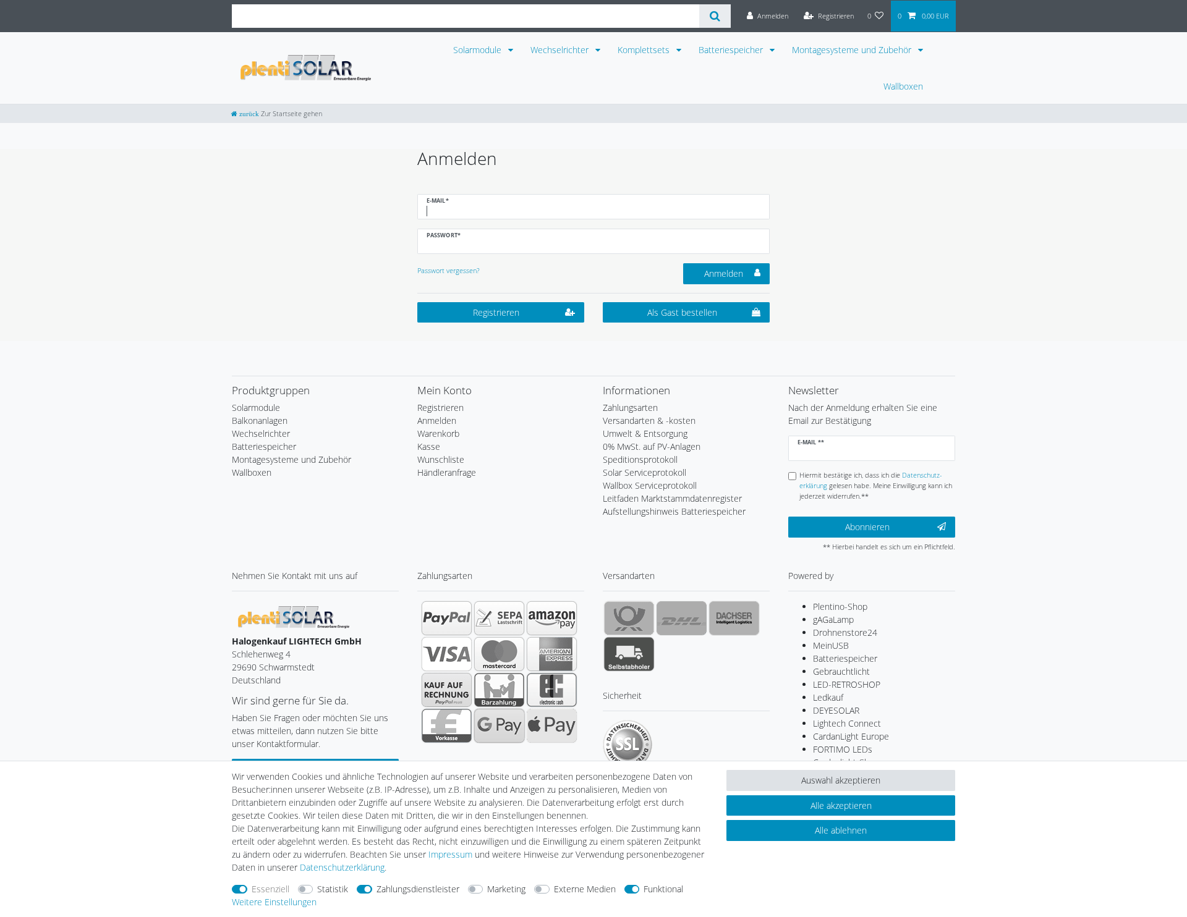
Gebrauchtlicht (841, 671)
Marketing (506, 889)
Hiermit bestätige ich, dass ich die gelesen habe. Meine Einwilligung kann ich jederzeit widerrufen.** (875, 485)
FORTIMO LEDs (842, 749)
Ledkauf (828, 697)
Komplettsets (645, 50)
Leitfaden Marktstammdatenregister (672, 498)
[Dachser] (734, 618)
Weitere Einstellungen (274, 902)
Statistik (332, 889)
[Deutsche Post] (629, 618)
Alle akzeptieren (841, 805)
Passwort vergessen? (448, 270)
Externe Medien (585, 889)
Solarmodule (478, 50)
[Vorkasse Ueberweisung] (446, 725)
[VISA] (446, 654)
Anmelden (723, 273)
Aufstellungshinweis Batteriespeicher (674, 511)
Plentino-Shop (840, 606)
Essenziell (270, 889)
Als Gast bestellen (682, 312)
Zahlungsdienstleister (418, 889)
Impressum (450, 854)
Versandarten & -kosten (649, 420)
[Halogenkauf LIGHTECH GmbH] (293, 616)
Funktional (663, 889)
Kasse (428, 446)
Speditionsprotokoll (640, 459)
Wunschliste (440, 459)
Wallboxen (903, 86)
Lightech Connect (847, 723)
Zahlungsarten (630, 407)
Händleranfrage (446, 472)
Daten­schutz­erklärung (342, 867)
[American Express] (551, 654)
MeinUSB (831, 645)
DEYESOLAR (836, 710)
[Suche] (715, 16)
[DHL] (681, 618)
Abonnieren (867, 527)
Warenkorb (438, 433)
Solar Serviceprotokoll (644, 472)
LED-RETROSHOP (846, 684)
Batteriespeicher (732, 50)
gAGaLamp (833, 619)
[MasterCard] (499, 654)
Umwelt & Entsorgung (645, 433)
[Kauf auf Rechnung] (446, 690)
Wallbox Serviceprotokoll (650, 485)
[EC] (551, 690)
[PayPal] (446, 618)
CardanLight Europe (851, 736)
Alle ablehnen (841, 830)
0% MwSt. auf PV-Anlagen (651, 446)
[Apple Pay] (551, 725)
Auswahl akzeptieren (840, 780)
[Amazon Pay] (551, 618)
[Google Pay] (499, 725)
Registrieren (496, 312)
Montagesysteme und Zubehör (853, 50)
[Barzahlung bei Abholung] (499, 690)
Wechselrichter (560, 50)
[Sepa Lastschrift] (499, 618)
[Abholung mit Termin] (629, 654)
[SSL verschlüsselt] (627, 744)
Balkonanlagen (259, 420)
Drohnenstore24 (845, 632)
